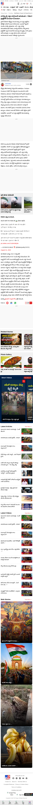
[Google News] (26, 778)
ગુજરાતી (21, 1)
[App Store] (21, 795)
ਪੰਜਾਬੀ (28, 1)
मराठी (16, 1)
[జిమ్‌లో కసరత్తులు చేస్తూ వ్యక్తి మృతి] (13, 400)
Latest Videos (6, 513)
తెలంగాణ (27, 7)
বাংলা (25, 1)
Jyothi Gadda (8, 83)
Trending (10, 13)
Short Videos (7, 378)
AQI (24, 3)
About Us (14, 781)
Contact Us (8, 781)
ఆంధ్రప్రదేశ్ (21, 7)
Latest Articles (6, 426)
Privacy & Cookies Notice (21, 784)
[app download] (18, 4)
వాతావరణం (26, 9)
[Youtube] (7, 303)
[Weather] (21, 4)
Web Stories (5, 599)
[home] (1, 7)
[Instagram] (20, 778)
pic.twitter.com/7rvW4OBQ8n (9, 243)
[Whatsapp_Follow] (15, 303)
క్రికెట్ (17, 7)
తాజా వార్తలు (6, 7)
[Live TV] (27, 4)
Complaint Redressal (9, 784)
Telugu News (4, 13)
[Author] (2, 84)
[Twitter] (16, 778)
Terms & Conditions (16, 787)
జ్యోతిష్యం (15, 9)
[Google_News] (11, 303)
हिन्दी (6, 1)
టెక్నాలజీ (20, 9)
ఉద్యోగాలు (9, 9)
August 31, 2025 (6, 250)
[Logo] (2, 3)
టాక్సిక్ (3, 9)
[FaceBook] (13, 778)
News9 (2, 1)
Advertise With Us (22, 781)
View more (26, 377)
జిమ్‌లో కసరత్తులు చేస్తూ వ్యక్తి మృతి (11, 419)
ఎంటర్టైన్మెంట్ (12, 7)
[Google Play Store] (11, 794)
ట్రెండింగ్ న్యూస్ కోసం (10, 299)
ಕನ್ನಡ (12, 1)
